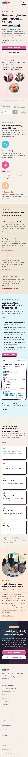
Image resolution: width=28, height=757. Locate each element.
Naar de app (5, 723)
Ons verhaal (5, 704)
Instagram (4, 735)
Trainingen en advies (7, 685)
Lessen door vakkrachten (9, 688)
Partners (4, 707)
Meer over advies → (7, 232)
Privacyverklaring (6, 725)
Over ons (4, 701)
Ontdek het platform (9, 355)
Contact (4, 710)
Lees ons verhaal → (7, 615)
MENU (23, 2)
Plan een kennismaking (14, 48)
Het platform (5, 694)
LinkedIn (4, 732)
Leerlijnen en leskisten (8, 691)
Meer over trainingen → (8, 250)
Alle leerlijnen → (6, 442)
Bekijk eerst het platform (14, 657)
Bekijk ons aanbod (14, 52)
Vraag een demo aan (7, 720)
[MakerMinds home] (6, 2)
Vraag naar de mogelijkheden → (11, 288)
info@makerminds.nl (6, 749)
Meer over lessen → (7, 269)
